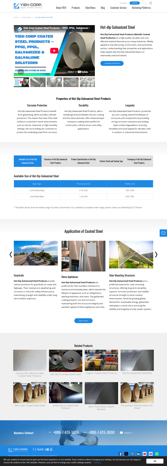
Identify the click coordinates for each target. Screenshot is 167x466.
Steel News (90, 8)
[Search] (144, 3)
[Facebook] (120, 454)
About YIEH (61, 8)
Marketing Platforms (141, 8)
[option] (54, 50)
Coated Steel (26, 17)
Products (76, 8)
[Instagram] (132, 454)
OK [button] (155, 461)
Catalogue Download (112, 63)
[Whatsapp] (157, 454)
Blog (103, 8)
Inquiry (134, 3)
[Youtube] (145, 454)
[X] (126, 454)
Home (16, 17)
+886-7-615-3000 (102, 432)
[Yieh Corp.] (28, 6)
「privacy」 (97, 462)
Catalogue (123, 3)
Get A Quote (83, 321)
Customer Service (118, 8)
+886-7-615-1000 (66, 432)
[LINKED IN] (138, 454)
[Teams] (151, 454)
